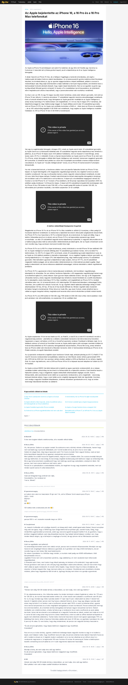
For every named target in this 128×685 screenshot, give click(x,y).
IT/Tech (13, 2)
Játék (29, 2)
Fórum (84, 681)
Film (40, 2)
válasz (98, 436)
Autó (34, 2)
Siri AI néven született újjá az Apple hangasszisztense (81, 402)
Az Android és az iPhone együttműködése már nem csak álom (43, 410)
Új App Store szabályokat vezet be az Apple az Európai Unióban (41, 397)
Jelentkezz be (28, 431)
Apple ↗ (26, 416)
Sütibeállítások (110, 681)
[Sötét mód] (111, 2)
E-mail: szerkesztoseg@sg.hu (96, 681)
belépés (115, 2)
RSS (102, 2)
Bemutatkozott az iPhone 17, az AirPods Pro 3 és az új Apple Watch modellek (83, 411)
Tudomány (21, 2)
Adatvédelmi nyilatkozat (66, 681)
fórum (97, 2)
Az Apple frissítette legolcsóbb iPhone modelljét (39, 407)
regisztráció (123, 2)
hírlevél (107, 2)
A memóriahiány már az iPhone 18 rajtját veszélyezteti (81, 396)
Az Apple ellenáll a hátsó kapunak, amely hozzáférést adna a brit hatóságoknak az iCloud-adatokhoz (43, 403)
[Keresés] (93, 2)
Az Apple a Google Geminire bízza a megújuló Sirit (80, 407)
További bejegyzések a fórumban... (64, 670)
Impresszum (77, 681)
